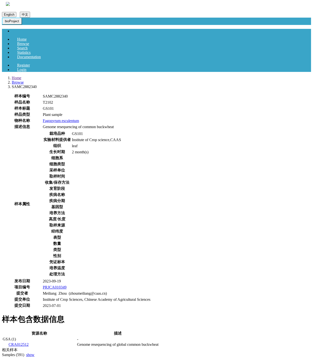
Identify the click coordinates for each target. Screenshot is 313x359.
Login (21, 69)
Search (22, 48)
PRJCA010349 (55, 287)
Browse (23, 44)
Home (22, 39)
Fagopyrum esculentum (61, 121)
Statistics (24, 52)
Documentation (29, 57)
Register (23, 65)
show (30, 355)
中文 (25, 14)
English (9, 14)
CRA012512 (19, 344)
